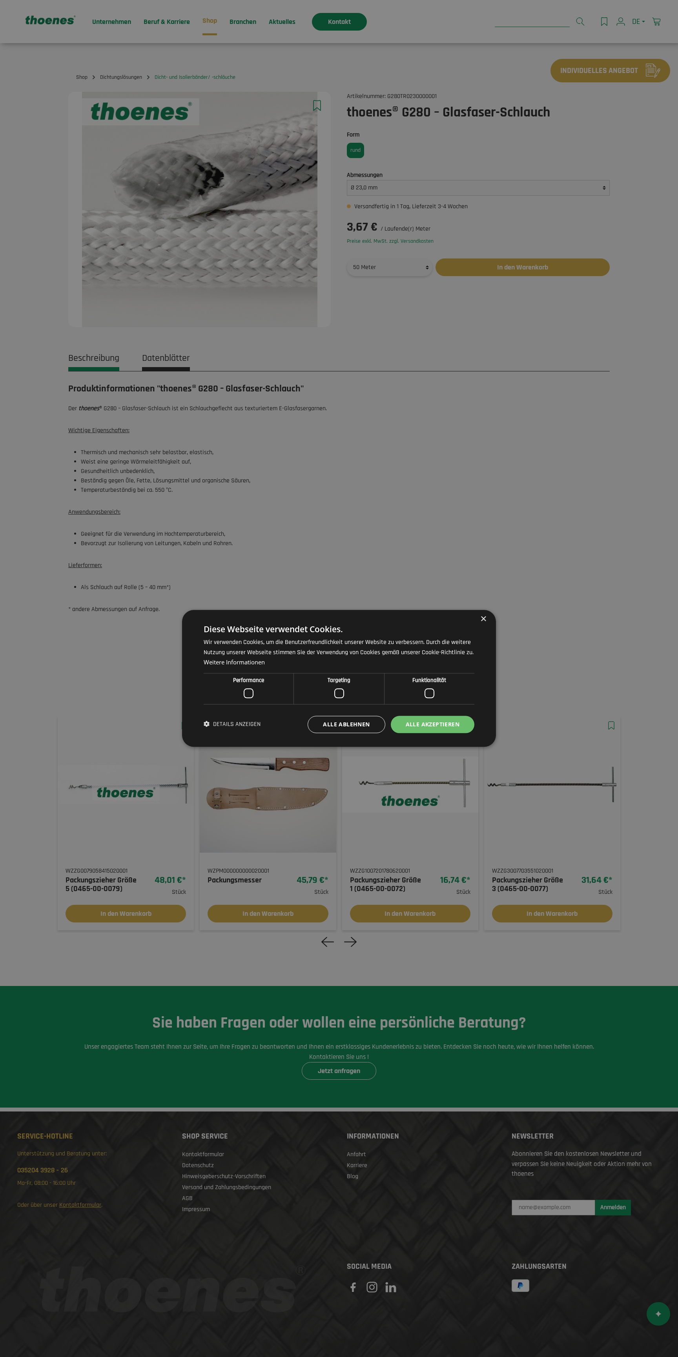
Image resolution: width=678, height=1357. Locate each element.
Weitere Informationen (234, 662)
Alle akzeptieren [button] (432, 724)
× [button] (483, 619)
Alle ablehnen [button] (346, 724)
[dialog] (339, 678)
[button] (232, 724)
